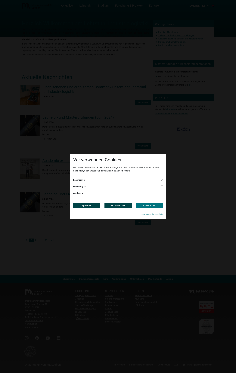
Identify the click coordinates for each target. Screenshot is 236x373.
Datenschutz (157, 214)
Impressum (146, 214)
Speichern (87, 205)
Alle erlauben (149, 205)
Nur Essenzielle (118, 205)
